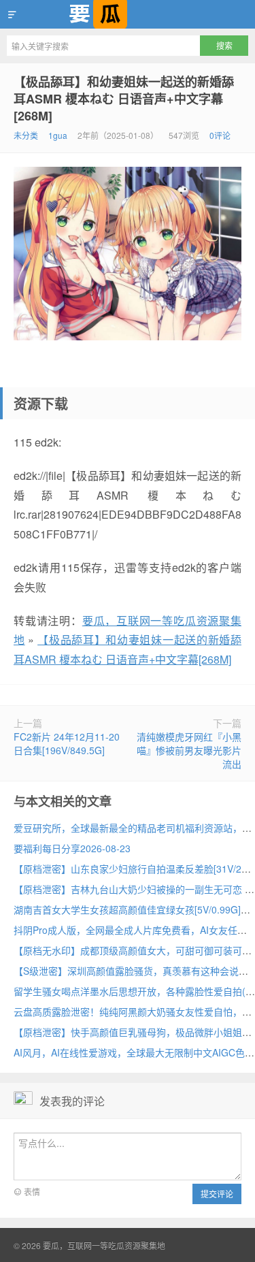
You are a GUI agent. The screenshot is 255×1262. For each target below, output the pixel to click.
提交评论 (217, 1193)
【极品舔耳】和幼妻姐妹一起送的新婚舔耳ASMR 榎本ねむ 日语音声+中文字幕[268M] (124, 99)
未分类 (26, 135)
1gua (57, 135)
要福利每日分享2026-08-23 (72, 848)
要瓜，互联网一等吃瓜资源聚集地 (127, 14)
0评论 (220, 135)
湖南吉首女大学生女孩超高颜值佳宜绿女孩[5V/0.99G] (127, 909)
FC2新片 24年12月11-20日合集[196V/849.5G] (67, 743)
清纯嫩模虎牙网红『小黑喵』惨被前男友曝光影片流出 (189, 750)
